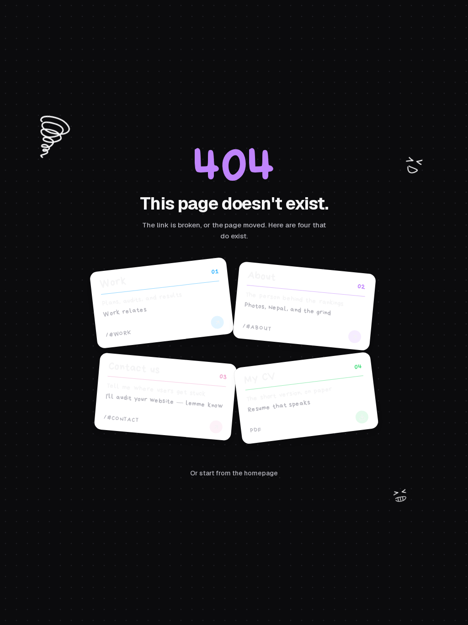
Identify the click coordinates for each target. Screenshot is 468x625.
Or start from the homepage (234, 473)
